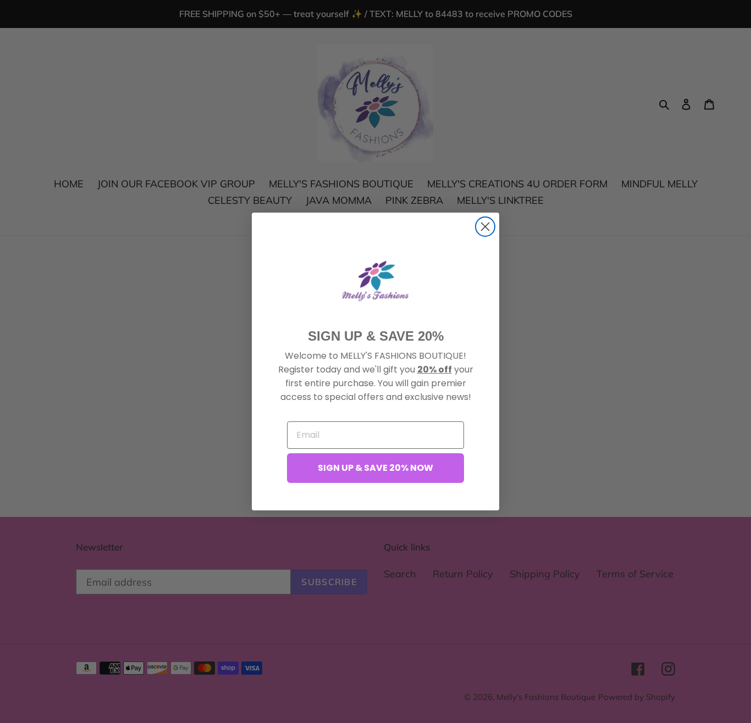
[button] (375, 281)
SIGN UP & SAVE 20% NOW (375, 467)
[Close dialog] (485, 226)
